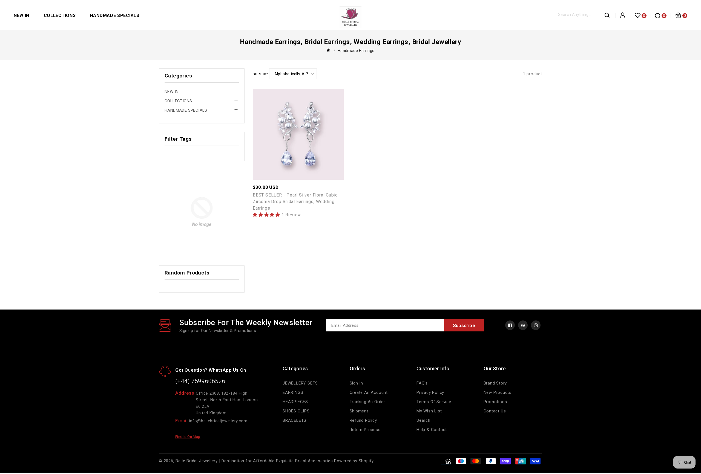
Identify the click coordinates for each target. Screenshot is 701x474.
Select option (310, 131)
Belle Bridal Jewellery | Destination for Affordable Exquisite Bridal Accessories (254, 460)
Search (423, 420)
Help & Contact (431, 429)
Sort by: (260, 74)
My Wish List (429, 411)
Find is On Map (187, 437)
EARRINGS (293, 392)
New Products (498, 392)
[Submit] (607, 17)
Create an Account (369, 392)
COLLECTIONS (60, 15)
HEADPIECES (295, 401)
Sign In (356, 383)
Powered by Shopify (354, 460)
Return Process (365, 429)
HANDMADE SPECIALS (114, 15)
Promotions (495, 401)
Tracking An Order (368, 401)
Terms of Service (433, 401)
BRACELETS (294, 420)
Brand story (495, 383)
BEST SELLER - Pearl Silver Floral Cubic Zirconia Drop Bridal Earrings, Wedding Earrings (295, 201)
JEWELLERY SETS (300, 383)
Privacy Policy (430, 392)
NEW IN (21, 15)
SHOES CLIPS (296, 411)
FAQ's (422, 383)
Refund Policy (363, 420)
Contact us (495, 411)
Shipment (359, 411)
